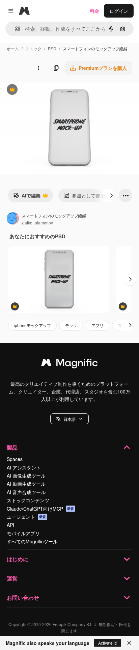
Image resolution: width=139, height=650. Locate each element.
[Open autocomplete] (15, 28)
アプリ (97, 325)
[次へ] (111, 195)
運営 (12, 578)
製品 (12, 447)
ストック (33, 48)
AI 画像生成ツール (26, 475)
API (10, 524)
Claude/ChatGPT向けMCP (40, 508)
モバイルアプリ (23, 533)
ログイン (118, 10)
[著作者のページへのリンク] (13, 219)
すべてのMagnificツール (32, 541)
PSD (52, 48)
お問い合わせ (23, 597)
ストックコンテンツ (28, 500)
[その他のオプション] (38, 68)
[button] (69, 418)
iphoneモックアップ (32, 325)
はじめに (17, 559)
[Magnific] (69, 364)
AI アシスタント (24, 467)
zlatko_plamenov (37, 222)
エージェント (26, 516)
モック (71, 325)
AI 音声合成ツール (26, 492)
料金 (94, 10)
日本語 (69, 419)
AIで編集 (26, 197)
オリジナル (46, 90)
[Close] (129, 643)
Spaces (15, 459)
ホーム (13, 48)
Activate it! (107, 643)
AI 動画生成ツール (26, 483)
